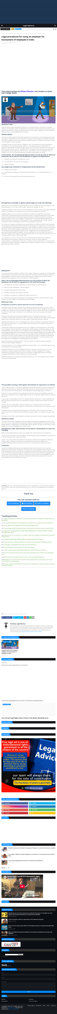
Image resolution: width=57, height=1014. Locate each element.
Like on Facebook (28, 509)
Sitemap (3, 999)
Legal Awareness (8, 33)
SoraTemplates (9, 1012)
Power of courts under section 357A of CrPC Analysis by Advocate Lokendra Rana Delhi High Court (31, 926)
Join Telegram (27, 503)
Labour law (7, 613)
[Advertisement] (28, 11)
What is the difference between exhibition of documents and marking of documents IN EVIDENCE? (30, 932)
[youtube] (14, 809)
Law (11, 613)
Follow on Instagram (42, 503)
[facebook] (14, 803)
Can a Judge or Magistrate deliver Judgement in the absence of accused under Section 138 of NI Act (31, 855)
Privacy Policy (4, 1001)
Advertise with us (31, 1005)
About (48, 1005)
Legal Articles (15, 613)
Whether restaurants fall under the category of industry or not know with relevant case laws (31, 848)
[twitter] (42, 803)
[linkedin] (42, 806)
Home (2, 33)
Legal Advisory (28, 26)
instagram (32, 631)
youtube (23, 631)
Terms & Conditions (33, 1001)
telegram (27, 631)
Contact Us (53, 1005)
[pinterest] (14, 813)
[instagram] (14, 806)
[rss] (42, 813)
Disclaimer (31, 999)
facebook (36, 631)
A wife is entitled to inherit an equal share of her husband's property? (26, 919)
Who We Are (38, 1005)
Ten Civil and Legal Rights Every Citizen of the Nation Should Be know (24, 718)
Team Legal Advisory (14, 1009)
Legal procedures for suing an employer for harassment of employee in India (9, 652)
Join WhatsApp (14, 503)
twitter (40, 631)
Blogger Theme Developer (25, 1012)
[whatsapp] (42, 809)
